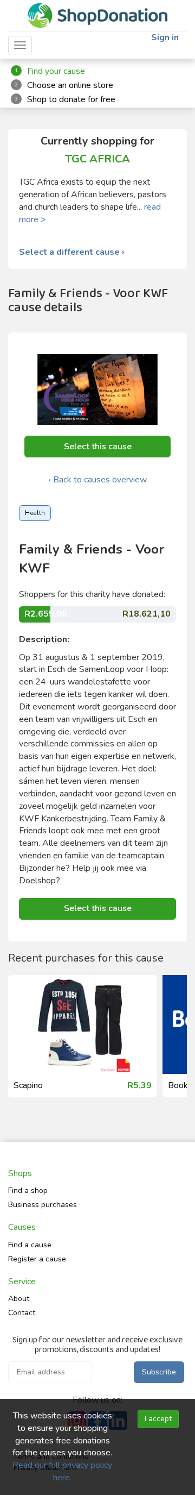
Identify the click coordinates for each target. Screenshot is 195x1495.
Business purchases (42, 1204)
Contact (21, 1313)
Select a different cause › (72, 252)
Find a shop (28, 1190)
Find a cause (29, 1245)
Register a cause (37, 1259)
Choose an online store (70, 85)
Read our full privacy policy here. (62, 1471)
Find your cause (56, 71)
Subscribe (159, 1372)
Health (35, 512)
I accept (158, 1419)
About (18, 1298)
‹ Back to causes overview (98, 480)
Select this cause (98, 447)
